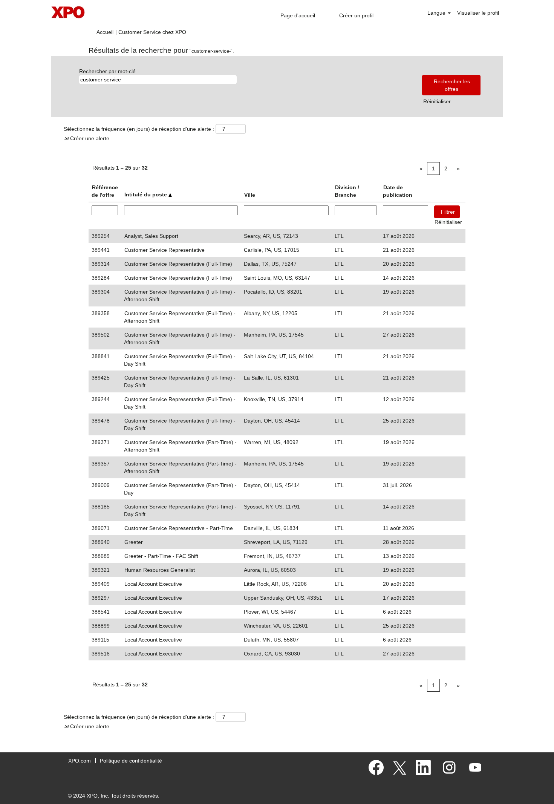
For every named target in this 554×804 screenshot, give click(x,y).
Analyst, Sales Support (151, 236)
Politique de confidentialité (131, 761)
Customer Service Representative (164, 250)
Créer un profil (356, 15)
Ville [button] (249, 195)
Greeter (133, 542)
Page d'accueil (297, 15)
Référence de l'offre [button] (105, 191)
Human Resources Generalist (159, 570)
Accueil (104, 32)
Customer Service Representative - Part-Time (178, 528)
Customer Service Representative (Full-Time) (178, 264)
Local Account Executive (153, 584)
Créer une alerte (89, 138)
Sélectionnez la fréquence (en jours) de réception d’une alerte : (139, 129)
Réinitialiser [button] (437, 101)
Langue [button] (437, 13)
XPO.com (79, 761)
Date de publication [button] (397, 191)
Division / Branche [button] (347, 191)
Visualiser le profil (478, 13)
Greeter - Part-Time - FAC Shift (161, 556)
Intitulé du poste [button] (146, 194)
